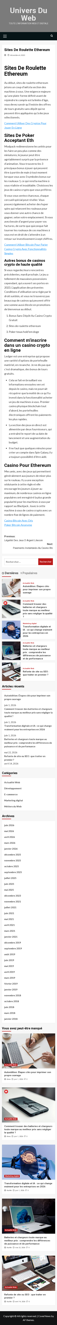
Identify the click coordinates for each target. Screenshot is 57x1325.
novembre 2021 (12, 901)
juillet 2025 (10, 878)
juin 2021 (9, 913)
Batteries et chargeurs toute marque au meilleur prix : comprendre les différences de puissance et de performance (37, 652)
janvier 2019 (10, 989)
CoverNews (44, 1316)
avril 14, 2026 (20, 1302)
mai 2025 (9, 889)
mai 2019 (9, 966)
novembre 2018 (12, 995)
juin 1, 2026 (18, 1079)
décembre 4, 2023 (17, 55)
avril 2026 (9, 837)
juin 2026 (9, 825)
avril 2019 (9, 972)
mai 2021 (9, 919)
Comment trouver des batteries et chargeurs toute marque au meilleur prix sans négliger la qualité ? (37, 610)
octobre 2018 (11, 1001)
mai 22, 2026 (20, 1248)
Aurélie (9, 1190)
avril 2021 (9, 925)
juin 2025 (9, 884)
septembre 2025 (13, 872)
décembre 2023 (12, 895)
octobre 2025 (11, 866)
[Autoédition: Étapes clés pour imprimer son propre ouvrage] (11, 587)
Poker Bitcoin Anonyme (18, 525)
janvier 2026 (10, 848)
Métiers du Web (13, 806)
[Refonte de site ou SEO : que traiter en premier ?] (11, 671)
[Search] (52, 36)
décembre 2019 (12, 942)
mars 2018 (9, 1013)
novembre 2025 (12, 860)
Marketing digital (29, 623)
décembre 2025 (12, 854)
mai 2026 (9, 831)
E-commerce (11, 794)
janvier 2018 (10, 1018)
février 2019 (11, 983)
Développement (13, 788)
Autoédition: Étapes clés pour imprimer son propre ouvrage (37, 589)
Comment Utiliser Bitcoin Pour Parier (26, 244)
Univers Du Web (28, 14)
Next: (33, 546)
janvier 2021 (10, 936)
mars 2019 (9, 977)
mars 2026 (9, 842)
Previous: (23, 538)
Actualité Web (28, 583)
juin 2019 (9, 960)
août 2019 (9, 954)
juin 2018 (9, 1007)
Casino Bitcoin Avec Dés (18, 520)
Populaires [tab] (29, 573)
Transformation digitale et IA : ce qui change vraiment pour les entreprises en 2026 (28, 727)
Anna (8, 1079)
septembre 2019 (13, 948)
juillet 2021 (10, 907)
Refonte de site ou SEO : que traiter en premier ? (24, 758)
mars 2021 (9, 930)
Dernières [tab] (11, 573)
